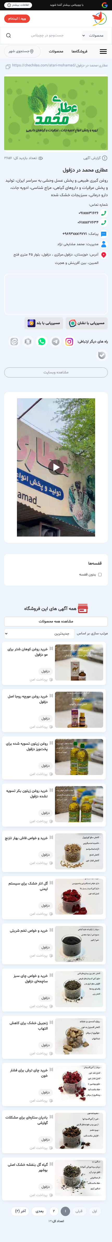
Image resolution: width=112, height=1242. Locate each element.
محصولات (56, 51)
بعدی (40, 1211)
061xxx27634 (88, 222)
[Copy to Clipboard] (8, 67)
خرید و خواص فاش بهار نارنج (26, 838)
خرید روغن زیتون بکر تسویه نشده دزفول (27, 793)
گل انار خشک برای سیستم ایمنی (28, 886)
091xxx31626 (88, 213)
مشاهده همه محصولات (56, 621)
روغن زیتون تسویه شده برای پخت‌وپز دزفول (27, 746)
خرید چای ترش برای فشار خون (29, 1073)
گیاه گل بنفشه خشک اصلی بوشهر (28, 1167)
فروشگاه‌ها (79, 51)
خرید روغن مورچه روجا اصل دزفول (28, 699)
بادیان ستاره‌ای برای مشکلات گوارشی (26, 1120)
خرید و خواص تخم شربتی (29, 930)
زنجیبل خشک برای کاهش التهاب (29, 1026)
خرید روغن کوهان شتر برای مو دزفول (28, 652)
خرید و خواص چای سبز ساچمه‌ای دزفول (31, 978)
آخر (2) (20, 1211)
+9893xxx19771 (75, 233)
